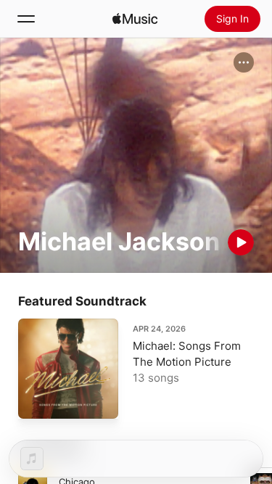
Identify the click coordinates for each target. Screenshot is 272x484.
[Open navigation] (26, 19)
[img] (134, 18)
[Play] (241, 242)
